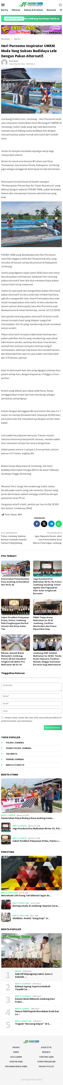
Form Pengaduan (46, 1061)
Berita (4, 815)
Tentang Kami (46, 1057)
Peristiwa (12, 893)
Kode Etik (46, 1047)
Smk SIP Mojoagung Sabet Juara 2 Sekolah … (33, 975)
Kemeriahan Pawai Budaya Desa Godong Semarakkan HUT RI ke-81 (15, 581)
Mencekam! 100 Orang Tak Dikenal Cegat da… (26, 895)
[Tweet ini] (44, 524)
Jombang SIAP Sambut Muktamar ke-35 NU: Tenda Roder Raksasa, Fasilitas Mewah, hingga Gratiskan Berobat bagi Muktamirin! (47, 658)
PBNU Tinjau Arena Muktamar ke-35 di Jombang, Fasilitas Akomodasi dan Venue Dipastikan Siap (45, 623)
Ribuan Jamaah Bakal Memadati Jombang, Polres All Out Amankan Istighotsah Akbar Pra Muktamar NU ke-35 (13, 658)
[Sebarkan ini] (37, 524)
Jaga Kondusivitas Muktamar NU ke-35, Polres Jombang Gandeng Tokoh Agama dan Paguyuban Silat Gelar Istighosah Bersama (47, 586)
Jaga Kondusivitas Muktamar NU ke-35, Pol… (37, 828)
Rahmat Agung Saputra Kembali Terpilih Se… (32, 988)
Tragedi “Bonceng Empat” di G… (33, 1023)
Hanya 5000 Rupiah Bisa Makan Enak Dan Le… (37, 1013)
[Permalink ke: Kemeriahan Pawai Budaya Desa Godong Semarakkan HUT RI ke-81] (15, 569)
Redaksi (46, 1052)
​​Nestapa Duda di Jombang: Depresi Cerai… (36, 905)
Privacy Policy (46, 1066)
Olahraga (26, 984)
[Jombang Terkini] (31, 4)
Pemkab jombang (15, 759)
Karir (16, 1052)
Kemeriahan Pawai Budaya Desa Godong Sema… (27, 818)
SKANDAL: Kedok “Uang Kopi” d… (31, 918)
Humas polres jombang (18, 748)
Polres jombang (15, 742)
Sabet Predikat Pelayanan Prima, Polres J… (36, 841)
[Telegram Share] (51, 524)
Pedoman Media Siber (16, 1066)
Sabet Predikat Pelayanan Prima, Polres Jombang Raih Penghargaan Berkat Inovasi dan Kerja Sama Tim (15, 623)
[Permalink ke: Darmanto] (4, 62)
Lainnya (11, 815)
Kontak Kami (16, 1061)
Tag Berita (11, 753)
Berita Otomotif (15, 765)
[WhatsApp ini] (58, 524)
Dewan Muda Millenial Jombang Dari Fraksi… (35, 1000)
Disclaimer (16, 1057)
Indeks (16, 1047)
